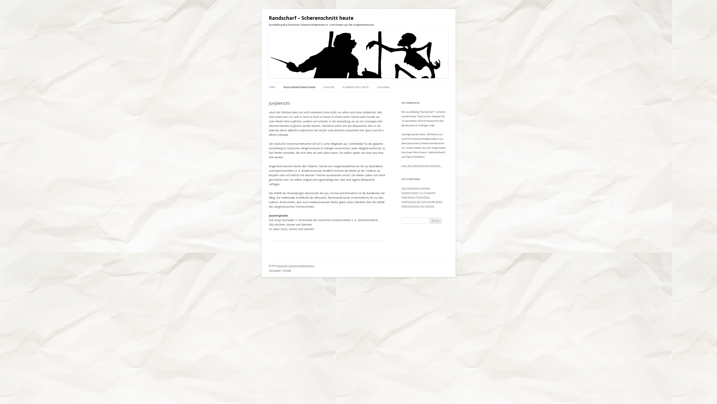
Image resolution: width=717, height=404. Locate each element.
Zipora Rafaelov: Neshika (415, 188)
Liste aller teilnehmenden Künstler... (421, 165)
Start (272, 87)
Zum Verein (383, 87)
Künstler (329, 87)
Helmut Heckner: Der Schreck (417, 206)
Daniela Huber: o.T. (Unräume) (418, 192)
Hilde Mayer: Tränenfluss (415, 197)
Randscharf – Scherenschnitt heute (311, 18)
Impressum (275, 270)
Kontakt (287, 270)
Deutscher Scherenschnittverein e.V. (296, 265)
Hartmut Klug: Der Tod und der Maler (422, 201)
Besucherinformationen (299, 87)
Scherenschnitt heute (355, 87)
